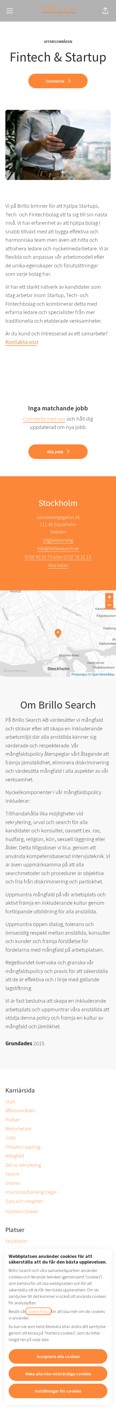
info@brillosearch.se (58, 548)
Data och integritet (24, 1201)
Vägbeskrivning (58, 540)
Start (10, 1101)
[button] (105, 10)
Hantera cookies (21, 1211)
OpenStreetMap (103, 674)
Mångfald (14, 1156)
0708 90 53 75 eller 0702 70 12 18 (58, 557)
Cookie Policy (38, 1311)
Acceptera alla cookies (58, 1356)
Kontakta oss (21, 342)
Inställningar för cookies (58, 1391)
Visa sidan (58, 565)
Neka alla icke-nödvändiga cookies (58, 1373)
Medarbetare (18, 1128)
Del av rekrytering (23, 1165)
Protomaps (79, 674)
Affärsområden (20, 1110)
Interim (12, 1183)
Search (12, 1174)
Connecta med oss (44, 418)
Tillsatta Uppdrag (22, 1147)
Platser (12, 1120)
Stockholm (16, 1241)
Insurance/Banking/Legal (31, 1192)
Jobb (10, 1138)
